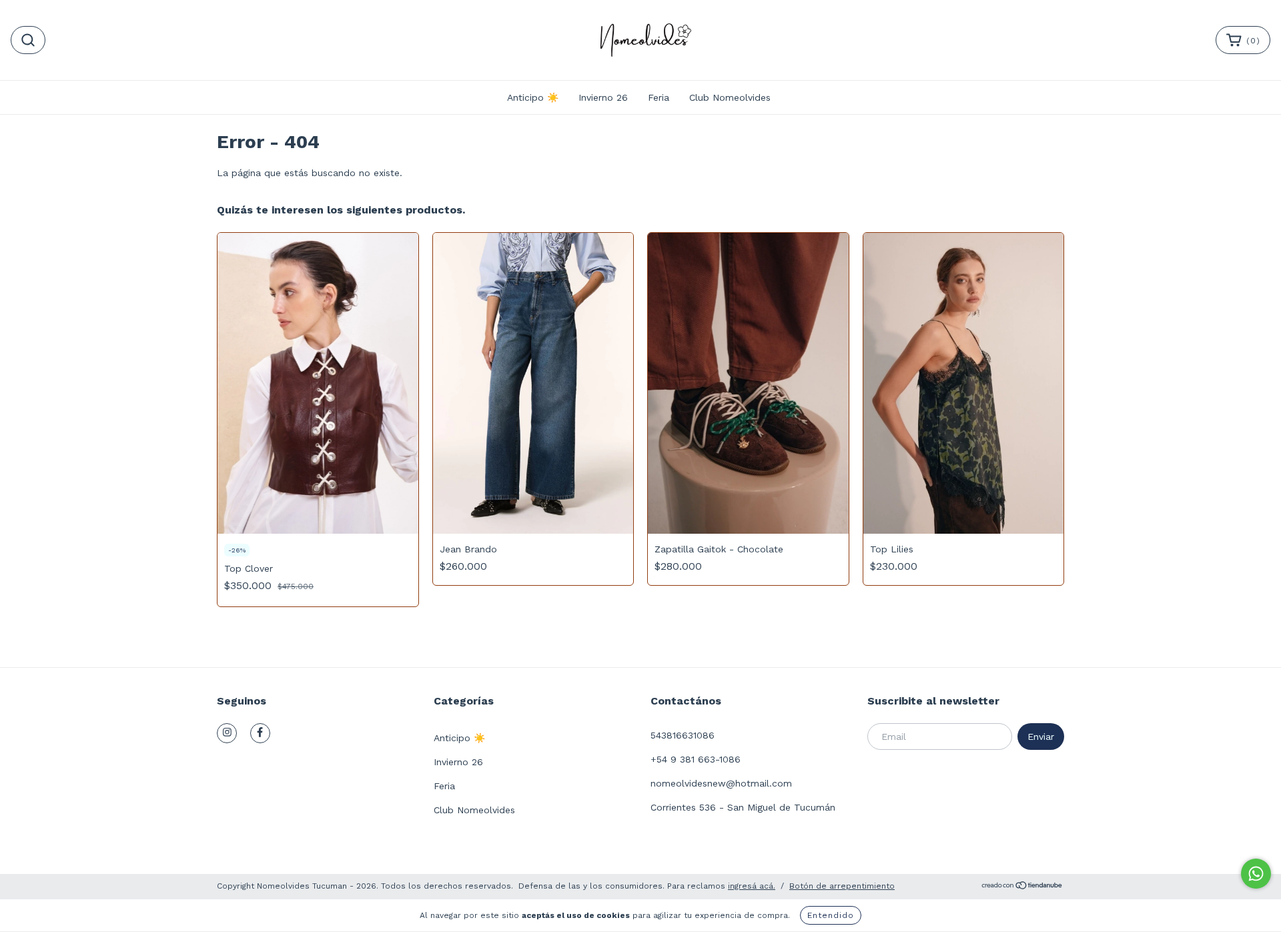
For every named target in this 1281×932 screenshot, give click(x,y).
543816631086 (683, 735)
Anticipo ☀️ (532, 97)
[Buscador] (28, 40)
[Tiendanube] (1022, 887)
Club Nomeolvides (730, 97)
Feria (658, 97)
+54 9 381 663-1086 (696, 759)
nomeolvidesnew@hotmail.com (721, 783)
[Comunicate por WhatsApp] (1256, 874)
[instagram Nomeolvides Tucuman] (227, 733)
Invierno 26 (603, 97)
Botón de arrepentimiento (842, 886)
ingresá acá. (751, 886)
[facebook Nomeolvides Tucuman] (260, 733)
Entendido (830, 915)
